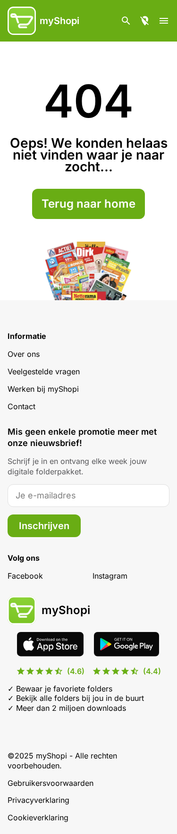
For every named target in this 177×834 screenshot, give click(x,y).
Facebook (25, 576)
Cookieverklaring (38, 817)
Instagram (110, 576)
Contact (21, 406)
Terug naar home (88, 204)
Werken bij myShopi (43, 389)
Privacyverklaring (38, 800)
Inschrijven (44, 525)
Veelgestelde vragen (44, 371)
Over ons (24, 354)
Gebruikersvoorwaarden (50, 783)
